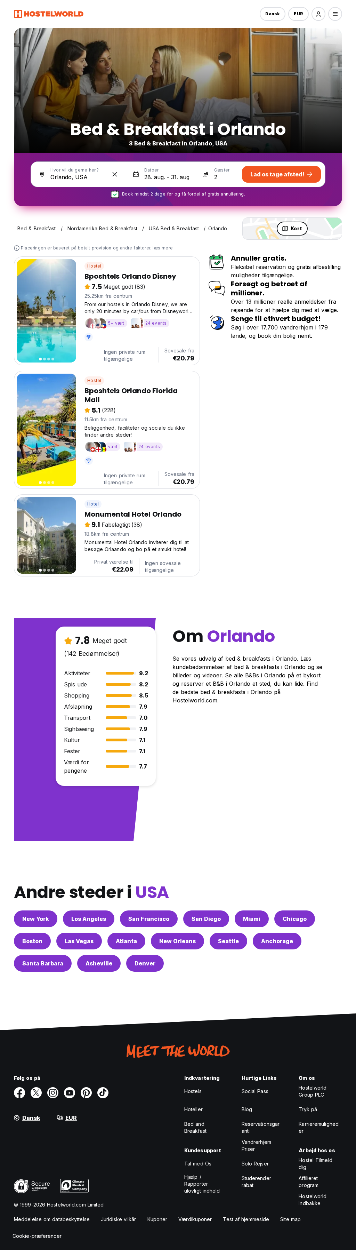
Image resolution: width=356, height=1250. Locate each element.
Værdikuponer (195, 1219)
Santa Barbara (42, 963)
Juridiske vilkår (118, 1219)
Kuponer (157, 1219)
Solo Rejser (255, 1164)
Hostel (94, 266)
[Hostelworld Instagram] (52, 1092)
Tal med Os (197, 1164)
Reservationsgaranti (261, 1127)
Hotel (93, 504)
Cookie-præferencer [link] (37, 1236)
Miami (251, 918)
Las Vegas (79, 941)
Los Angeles (88, 918)
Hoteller (193, 1109)
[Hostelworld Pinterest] (86, 1092)
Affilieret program (308, 1181)
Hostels (193, 1091)
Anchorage (277, 941)
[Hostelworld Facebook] (19, 1092)
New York (35, 918)
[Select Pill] (318, 14)
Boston (32, 941)
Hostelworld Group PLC (312, 1091)
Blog (247, 1109)
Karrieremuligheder (319, 1127)
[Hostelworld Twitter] (36, 1092)
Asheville (99, 963)
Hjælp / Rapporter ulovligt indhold (202, 1184)
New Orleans (177, 941)
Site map (290, 1219)
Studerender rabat (256, 1181)
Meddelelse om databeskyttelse (52, 1219)
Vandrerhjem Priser (256, 1145)
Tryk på (308, 1109)
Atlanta (126, 941)
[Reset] (114, 174)
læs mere (163, 247)
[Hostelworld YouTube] (69, 1092)
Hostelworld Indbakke (312, 1199)
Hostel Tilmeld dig (315, 1163)
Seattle (228, 941)
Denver (145, 963)
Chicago (295, 918)
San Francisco (148, 918)
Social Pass (255, 1091)
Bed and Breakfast (195, 1127)
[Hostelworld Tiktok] (102, 1092)
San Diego (206, 918)
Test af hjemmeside (246, 1219)
